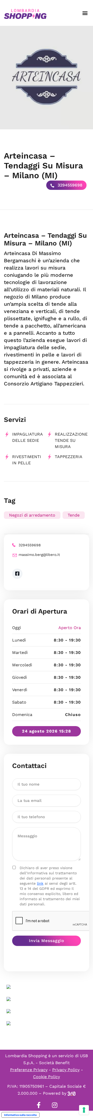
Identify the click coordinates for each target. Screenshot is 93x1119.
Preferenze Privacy (29, 1069)
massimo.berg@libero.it (39, 555)
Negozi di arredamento (32, 515)
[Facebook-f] (38, 1105)
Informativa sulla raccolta (20, 1114)
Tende (74, 515)
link (40, 883)
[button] (85, 13)
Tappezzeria (68, 456)
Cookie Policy (46, 1076)
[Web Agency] (71, 1093)
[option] (46, 77)
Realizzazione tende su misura (71, 440)
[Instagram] (54, 1105)
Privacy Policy (66, 1069)
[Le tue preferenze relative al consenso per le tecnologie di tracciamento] (84, 1110)
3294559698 (69, 185)
